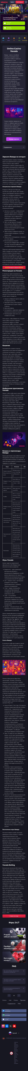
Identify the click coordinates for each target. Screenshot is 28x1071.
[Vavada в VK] (6, 1026)
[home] (4, 2)
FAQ (19, 1003)
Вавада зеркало (14, 139)
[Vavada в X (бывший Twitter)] (10, 1026)
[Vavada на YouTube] (14, 1026)
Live (10, 1000)
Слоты (4, 1000)
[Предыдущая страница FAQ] (9, 995)
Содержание (11, 1003)
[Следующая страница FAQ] (18, 995)
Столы (16, 1000)
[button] (26, 9)
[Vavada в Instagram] (3, 1026)
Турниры (23, 1000)
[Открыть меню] (26, 2)
